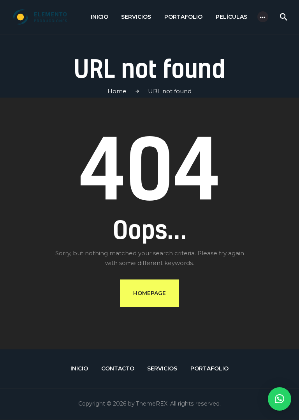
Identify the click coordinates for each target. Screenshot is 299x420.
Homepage (149, 293)
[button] (279, 399)
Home (117, 91)
